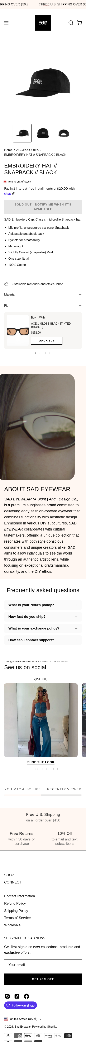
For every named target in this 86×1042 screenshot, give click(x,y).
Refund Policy (15, 903)
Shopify (51, 1026)
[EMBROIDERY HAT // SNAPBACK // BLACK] (22, 133)
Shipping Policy (16, 911)
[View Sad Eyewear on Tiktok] (17, 996)
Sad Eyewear (22, 1026)
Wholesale (12, 925)
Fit (6, 305)
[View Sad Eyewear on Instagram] (7, 996)
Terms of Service (17, 918)
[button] (70, 23)
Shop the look (40, 762)
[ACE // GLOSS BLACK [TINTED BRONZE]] (18, 330)
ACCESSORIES (27, 150)
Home (8, 150)
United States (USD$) (23, 1019)
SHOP (9, 875)
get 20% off (43, 979)
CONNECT (12, 882)
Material (9, 294)
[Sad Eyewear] (43, 22)
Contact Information (19, 896)
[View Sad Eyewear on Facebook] (26, 996)
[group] (43, 721)
